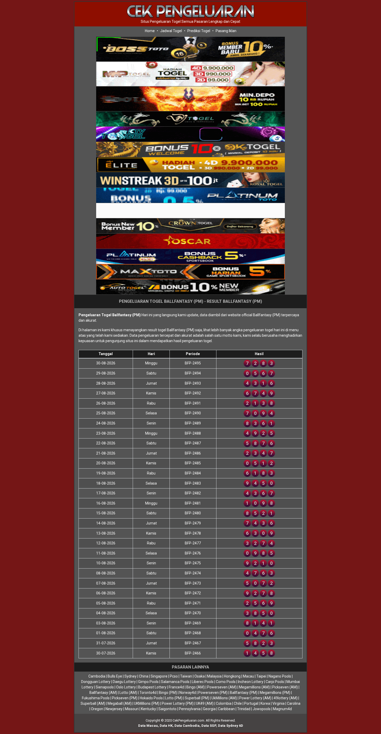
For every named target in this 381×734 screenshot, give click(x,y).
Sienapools (105, 687)
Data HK (166, 726)
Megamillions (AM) (254, 687)
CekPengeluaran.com (188, 720)
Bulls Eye (115, 676)
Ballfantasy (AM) (103, 692)
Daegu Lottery (124, 682)
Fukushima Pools (96, 698)
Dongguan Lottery (95, 682)
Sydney (130, 676)
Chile (238, 703)
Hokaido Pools (151, 698)
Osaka (199, 676)
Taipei (261, 676)
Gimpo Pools (148, 682)
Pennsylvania (190, 709)
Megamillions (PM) (275, 692)
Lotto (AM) (128, 692)
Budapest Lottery (152, 687)
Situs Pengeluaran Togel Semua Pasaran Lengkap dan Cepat (190, 21)
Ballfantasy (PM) (243, 692)
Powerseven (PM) (213, 692)
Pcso (174, 676)
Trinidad (243, 709)
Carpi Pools (275, 682)
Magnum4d (282, 709)
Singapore (159, 676)
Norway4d (187, 692)
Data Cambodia (187, 726)
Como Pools (226, 682)
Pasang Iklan (226, 31)
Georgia (209, 709)
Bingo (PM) (168, 692)
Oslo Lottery (126, 687)
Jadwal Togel (171, 31)
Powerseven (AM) (222, 687)
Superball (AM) (93, 703)
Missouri (132, 709)
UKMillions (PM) (146, 703)
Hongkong (232, 676)
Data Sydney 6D (230, 726)
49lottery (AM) (286, 698)
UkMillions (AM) (224, 698)
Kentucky (148, 709)
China (143, 676)
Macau (248, 676)
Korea (265, 703)
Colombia (223, 703)
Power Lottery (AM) (255, 698)
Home (150, 31)
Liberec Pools (203, 682)
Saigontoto (167, 709)
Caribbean (226, 709)
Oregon (97, 709)
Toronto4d (148, 692)
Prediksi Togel (198, 31)
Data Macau (148, 726)
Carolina (293, 703)
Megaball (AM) (120, 703)
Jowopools (262, 709)
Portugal (251, 703)
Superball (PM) (197, 698)
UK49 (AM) (205, 703)
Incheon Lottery (250, 682)
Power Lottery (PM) (178, 703)
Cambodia (96, 676)
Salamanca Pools (175, 682)
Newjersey (114, 709)
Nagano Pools (280, 676)
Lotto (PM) (173, 698)
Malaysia (214, 676)
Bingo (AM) (195, 687)
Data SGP (208, 726)
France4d (176, 687)
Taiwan (186, 676)
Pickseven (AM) (285, 687)
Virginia (278, 703)
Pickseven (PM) (124, 698)
